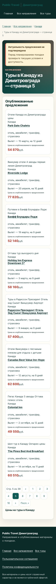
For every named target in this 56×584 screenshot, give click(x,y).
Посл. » (25, 503)
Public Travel (22, 4)
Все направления (26, 13)
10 (8, 503)
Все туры (45, 13)
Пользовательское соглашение (20, 558)
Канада (38, 26)
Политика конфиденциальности (20, 566)
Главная (8, 13)
